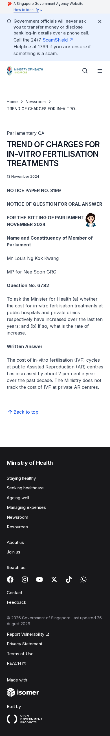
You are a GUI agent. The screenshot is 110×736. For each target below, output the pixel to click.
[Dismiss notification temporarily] (100, 21)
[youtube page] (39, 579)
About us (15, 542)
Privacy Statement (24, 643)
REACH (14, 663)
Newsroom (36, 101)
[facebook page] (10, 579)
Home (12, 101)
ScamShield (55, 40)
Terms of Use (20, 653)
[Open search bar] (85, 71)
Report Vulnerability (25, 634)
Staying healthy (21, 478)
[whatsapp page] (83, 579)
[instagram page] (24, 579)
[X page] (54, 579)
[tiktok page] (68, 579)
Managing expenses (26, 507)
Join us (13, 552)
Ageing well (18, 497)
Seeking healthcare (25, 487)
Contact (14, 592)
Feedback (16, 602)
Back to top (26, 412)
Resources (17, 526)
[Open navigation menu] (100, 71)
